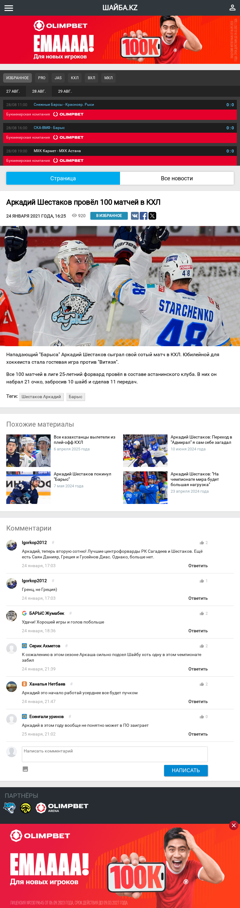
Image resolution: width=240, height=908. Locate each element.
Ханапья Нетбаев (47, 684)
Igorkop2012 (34, 542)
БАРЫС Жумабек (46, 613)
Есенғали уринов (46, 716)
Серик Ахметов (44, 646)
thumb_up (202, 543)
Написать (186, 770)
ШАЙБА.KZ (120, 8)
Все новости (177, 178)
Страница (63, 178)
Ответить (198, 565)
